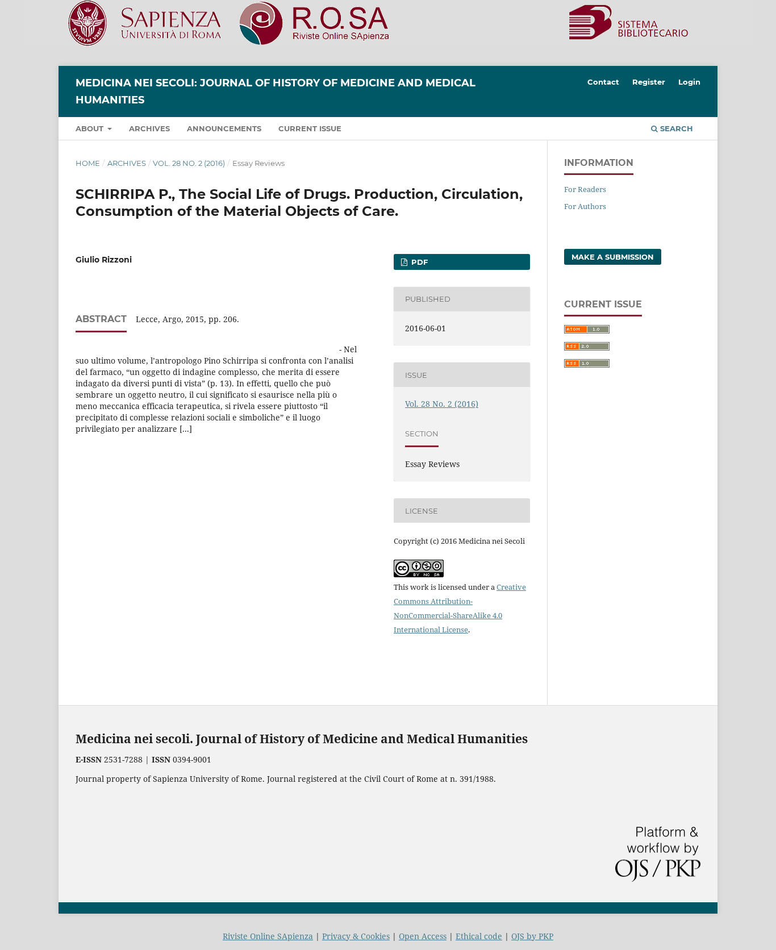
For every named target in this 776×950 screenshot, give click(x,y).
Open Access (423, 936)
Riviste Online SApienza (268, 936)
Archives (149, 128)
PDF (418, 261)
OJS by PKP (532, 936)
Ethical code (479, 936)
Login (689, 81)
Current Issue (309, 128)
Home (88, 163)
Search (675, 128)
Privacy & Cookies (356, 936)
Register (648, 81)
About (91, 128)
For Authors (585, 206)
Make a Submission (612, 256)
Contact (603, 81)
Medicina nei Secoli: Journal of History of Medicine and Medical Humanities (275, 91)
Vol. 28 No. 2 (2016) (189, 163)
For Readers (585, 189)
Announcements (224, 128)
